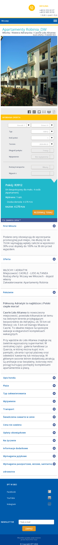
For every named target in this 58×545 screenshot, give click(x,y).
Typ (10, 131)
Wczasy (5, 20)
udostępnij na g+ (34, 112)
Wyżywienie (14, 156)
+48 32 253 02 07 (46, 10)
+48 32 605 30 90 (46, 12)
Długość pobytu (15, 150)
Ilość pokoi (13, 138)
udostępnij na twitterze (39, 112)
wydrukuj (49, 112)
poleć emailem (44, 112)
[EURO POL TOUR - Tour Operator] (8, 9)
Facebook (11, 492)
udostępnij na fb (29, 112)
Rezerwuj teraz (43, 212)
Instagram (11, 504)
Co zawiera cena (11, 220)
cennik (54, 112)
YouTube (11, 498)
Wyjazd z (12, 173)
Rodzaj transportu (16, 167)
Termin (12, 144)
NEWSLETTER (7, 522)
